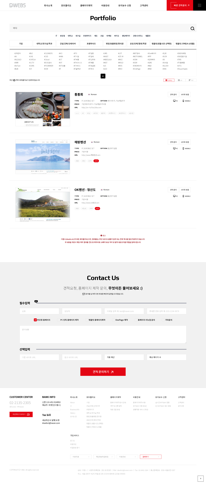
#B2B (16, 69)
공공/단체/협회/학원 (138, 43)
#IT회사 (91, 69)
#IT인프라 (91, 59)
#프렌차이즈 (122, 113)
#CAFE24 (32, 59)
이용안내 (122, 457)
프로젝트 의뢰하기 (19, 414)
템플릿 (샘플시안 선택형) (94, 423)
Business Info (74, 409)
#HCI (60, 53)
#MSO (120, 69)
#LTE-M (120, 56)
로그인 (72, 440)
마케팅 (108, 35)
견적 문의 (173, 94)
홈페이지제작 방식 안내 (118, 402)
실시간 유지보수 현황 (162, 402)
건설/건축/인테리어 (68, 43)
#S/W (164, 53)
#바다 (96, 161)
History (72, 413)
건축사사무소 (138, 35)
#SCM (165, 56)
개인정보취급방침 (102, 457)
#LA (104, 66)
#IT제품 (91, 62)
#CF (30, 69)
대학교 (70, 35)
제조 (96, 35)
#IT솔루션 (77, 69)
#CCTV (31, 62)
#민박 (89, 161)
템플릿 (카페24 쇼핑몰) (185, 43)
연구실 (78, 35)
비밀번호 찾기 (75, 447)
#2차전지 (17, 53)
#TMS (179, 59)
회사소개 (48, 5)
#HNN (61, 56)
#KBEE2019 (107, 59)
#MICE (120, 59)
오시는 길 (73, 416)
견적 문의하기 (101, 372)
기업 (21, 43)
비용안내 (105, 5)
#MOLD (120, 62)
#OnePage (136, 69)
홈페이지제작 (86, 5)
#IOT (60, 62)
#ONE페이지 (137, 66)
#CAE (31, 56)
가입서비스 (74, 435)
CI (71, 406)
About (72, 402)
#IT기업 (76, 56)
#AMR (16, 62)
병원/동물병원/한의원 (115, 43)
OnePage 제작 (121, 319)
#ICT (60, 59)
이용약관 (76, 457)
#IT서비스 (77, 66)
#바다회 (95, 113)
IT (56, 35)
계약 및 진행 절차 (116, 406)
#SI (164, 59)
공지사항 (181, 406)
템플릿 (148, 35)
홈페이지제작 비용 (139, 402)
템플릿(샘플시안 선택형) (162, 43)
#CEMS (31, 66)
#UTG (179, 66)
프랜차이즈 (87, 35)
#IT (60, 69)
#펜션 (83, 161)
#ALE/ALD (17, 59)
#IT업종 (91, 53)
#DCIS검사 (48, 62)
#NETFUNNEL (138, 56)
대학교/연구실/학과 (44, 43)
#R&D (150, 66)
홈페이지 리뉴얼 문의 (146, 319)
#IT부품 (76, 59)
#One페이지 (152, 53)
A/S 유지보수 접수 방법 (163, 406)
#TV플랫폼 (181, 62)
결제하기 (145, 457)
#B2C (31, 53)
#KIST (105, 62)
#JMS (105, 53)
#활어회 (103, 113)
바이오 (116, 35)
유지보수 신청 (124, 5)
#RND (150, 69)
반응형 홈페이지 (43, 319)
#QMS (150, 62)
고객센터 (144, 5)
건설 (102, 35)
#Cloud (46, 59)
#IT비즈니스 (78, 62)
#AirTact (17, 66)
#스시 (77, 113)
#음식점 (131, 113)
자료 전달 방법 (115, 409)
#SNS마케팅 (181, 53)
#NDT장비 (136, 53)
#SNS (164, 69)
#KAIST (105, 56)
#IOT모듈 (62, 66)
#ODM (135, 59)
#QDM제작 (151, 59)
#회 (83, 113)
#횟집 (88, 113)
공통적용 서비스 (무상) (140, 409)
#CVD (46, 56)
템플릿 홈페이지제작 (97, 319)
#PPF (149, 56)
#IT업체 (91, 56)
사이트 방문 (185, 94)
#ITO (75, 53)
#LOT (120, 53)
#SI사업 (165, 62)
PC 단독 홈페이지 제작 (69, 319)
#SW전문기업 (182, 56)
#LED (105, 69)
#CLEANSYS (48, 53)
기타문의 (168, 319)
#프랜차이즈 (112, 113)
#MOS (120, 66)
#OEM (135, 62)
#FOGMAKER (48, 66)
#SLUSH (165, 66)
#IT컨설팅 (91, 66)
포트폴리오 (66, 5)
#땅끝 (77, 161)
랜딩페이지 (126, 35)
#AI (15, 56)
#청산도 (84, 208)
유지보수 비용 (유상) (140, 406)
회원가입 (73, 444)
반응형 (62, 35)
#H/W (46, 69)
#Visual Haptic (182, 69)
